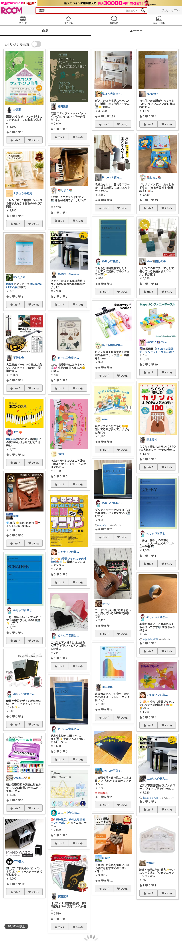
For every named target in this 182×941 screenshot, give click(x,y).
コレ (16, 140)
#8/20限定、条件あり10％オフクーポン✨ (68, 821)
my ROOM (159, 19)
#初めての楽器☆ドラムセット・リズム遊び (156, 350)
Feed (23, 19)
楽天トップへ (171, 10)
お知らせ (113, 19)
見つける (68, 19)
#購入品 (11, 439)
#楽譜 (9, 284)
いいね (35, 140)
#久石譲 (13, 287)
